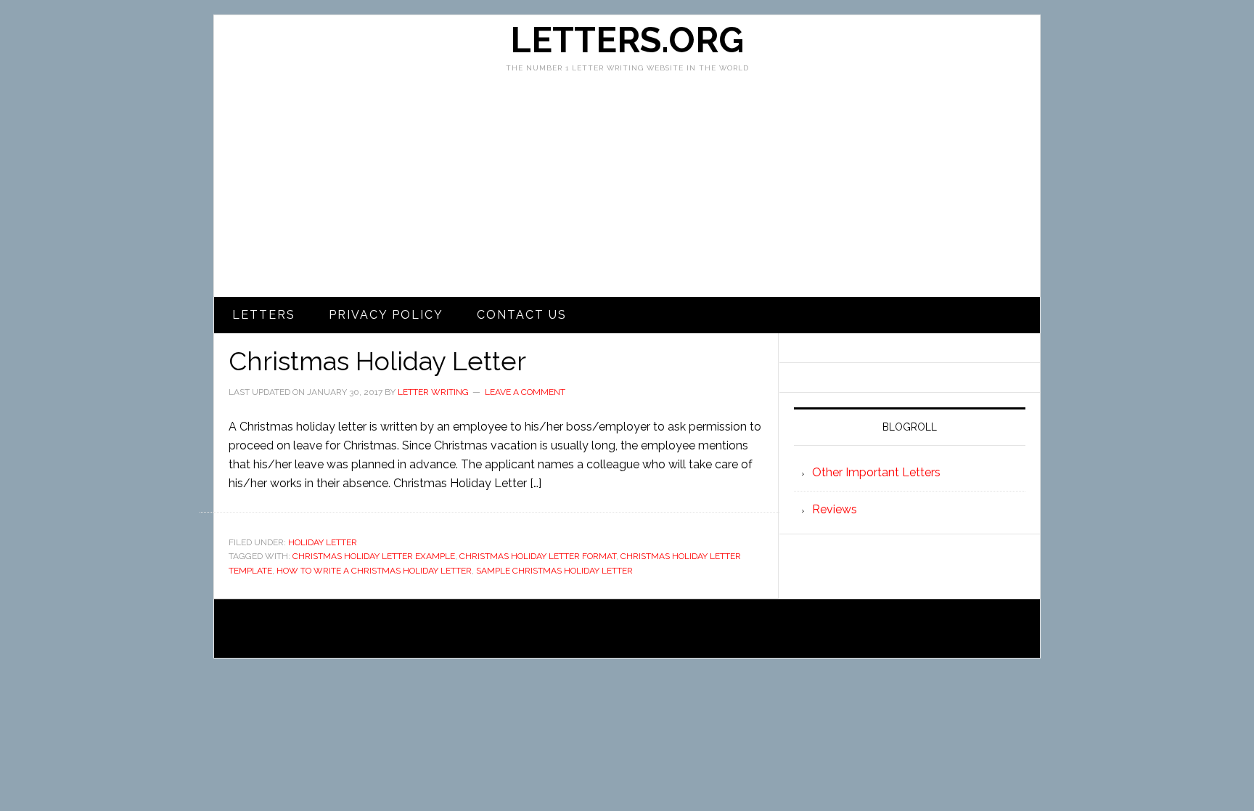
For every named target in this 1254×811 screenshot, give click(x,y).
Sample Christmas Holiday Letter (554, 571)
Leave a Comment (525, 392)
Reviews (834, 509)
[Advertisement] (627, 188)
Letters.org (627, 40)
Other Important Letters (876, 472)
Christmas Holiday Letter (377, 361)
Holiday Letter (322, 542)
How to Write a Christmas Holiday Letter (374, 571)
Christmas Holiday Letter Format (537, 556)
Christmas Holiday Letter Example (373, 556)
